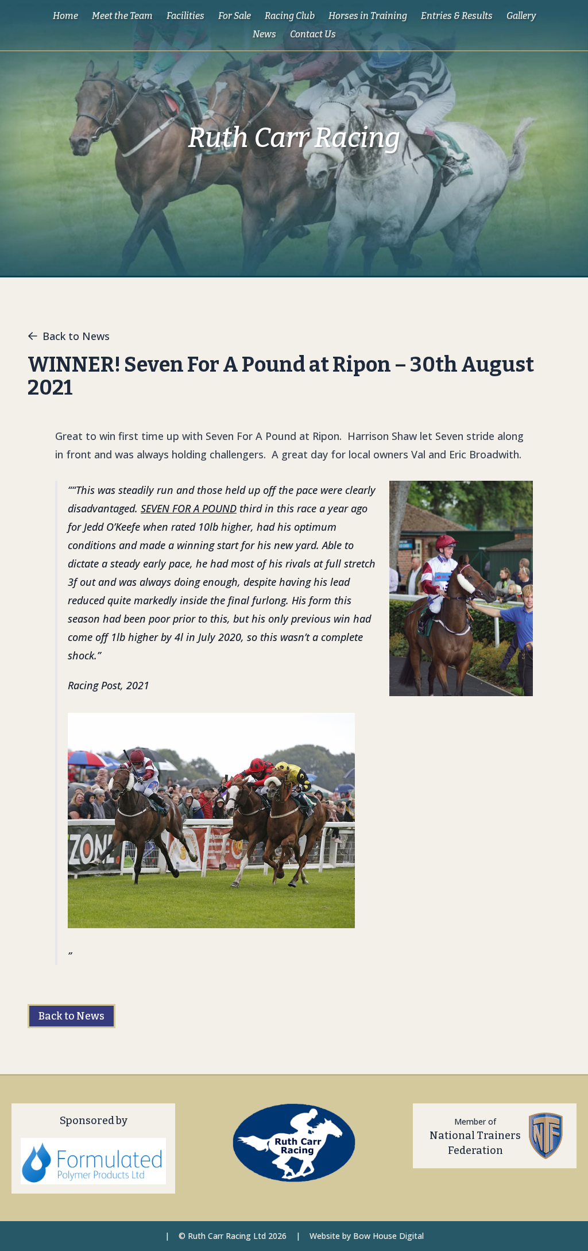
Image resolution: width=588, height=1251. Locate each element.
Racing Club (290, 15)
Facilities (185, 15)
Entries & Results (457, 15)
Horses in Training (367, 15)
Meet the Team (122, 15)
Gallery (521, 15)
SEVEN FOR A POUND (189, 508)
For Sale (234, 15)
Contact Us (313, 34)
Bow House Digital (388, 1235)
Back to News (76, 336)
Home (65, 15)
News (264, 34)
